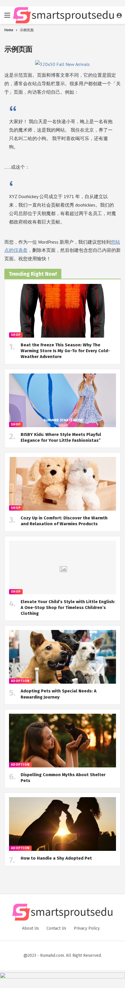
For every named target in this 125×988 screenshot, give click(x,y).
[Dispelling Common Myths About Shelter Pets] (62, 740)
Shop (16, 335)
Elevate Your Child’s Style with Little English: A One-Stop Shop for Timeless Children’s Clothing (68, 607)
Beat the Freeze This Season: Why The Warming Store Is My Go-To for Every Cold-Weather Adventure (65, 350)
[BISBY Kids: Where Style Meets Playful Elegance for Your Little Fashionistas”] (62, 400)
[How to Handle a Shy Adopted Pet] (62, 824)
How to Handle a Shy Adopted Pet (56, 858)
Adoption (20, 681)
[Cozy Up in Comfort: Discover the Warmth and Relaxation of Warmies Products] (62, 484)
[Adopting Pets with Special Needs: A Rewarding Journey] (62, 657)
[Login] (119, 15)
